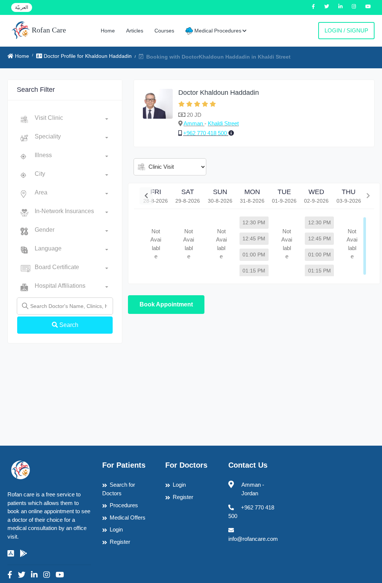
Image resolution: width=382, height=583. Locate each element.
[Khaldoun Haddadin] (158, 113)
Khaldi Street (223, 123)
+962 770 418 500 (205, 133)
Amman (194, 123)
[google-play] (23, 553)
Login (116, 529)
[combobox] (71, 119)
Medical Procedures (217, 31)
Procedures (124, 505)
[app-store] (10, 553)
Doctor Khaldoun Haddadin (218, 92)
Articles (134, 31)
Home (108, 31)
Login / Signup (346, 30)
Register (120, 542)
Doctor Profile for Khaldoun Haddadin (87, 56)
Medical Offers (127, 517)
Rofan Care (48, 30)
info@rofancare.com (253, 539)
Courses (164, 31)
